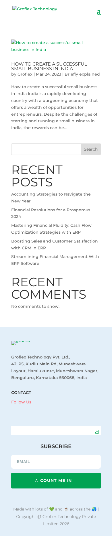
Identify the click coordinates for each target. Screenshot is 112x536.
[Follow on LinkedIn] (24, 410)
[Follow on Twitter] (35, 410)
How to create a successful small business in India (49, 66)
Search (91, 149)
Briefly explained (82, 74)
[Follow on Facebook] (13, 410)
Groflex (25, 74)
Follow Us (21, 402)
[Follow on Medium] (47, 410)
